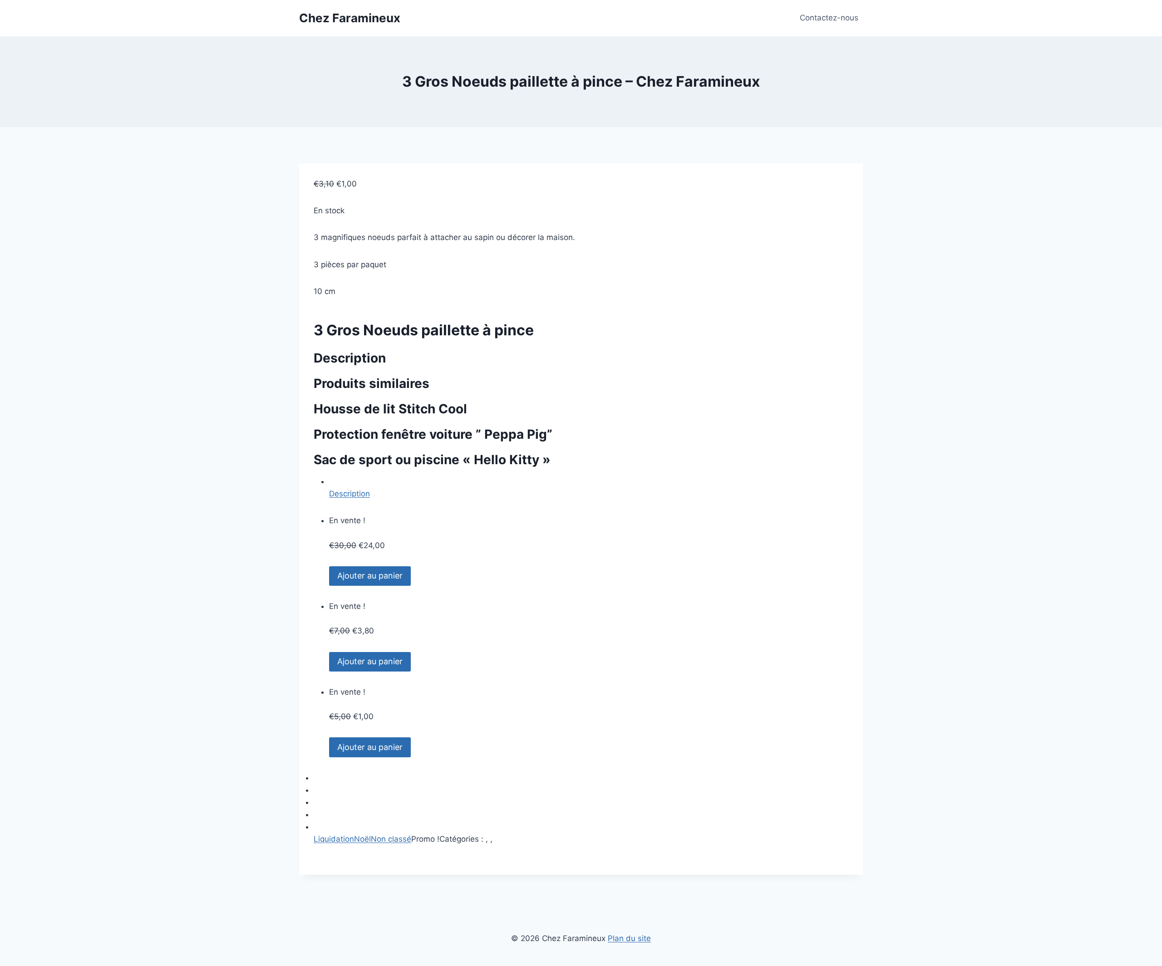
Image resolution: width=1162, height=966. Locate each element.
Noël (362, 838)
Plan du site (629, 938)
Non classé (391, 838)
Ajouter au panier (370, 575)
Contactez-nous (829, 17)
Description (349, 493)
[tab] (588, 488)
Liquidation (334, 838)
